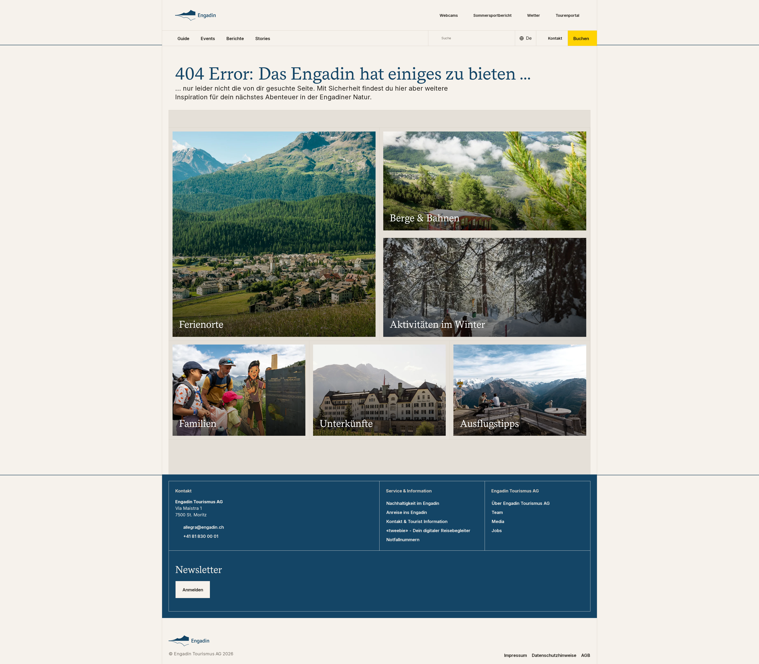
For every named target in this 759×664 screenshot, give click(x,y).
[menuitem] (207, 38)
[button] (183, 38)
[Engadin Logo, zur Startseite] (204, 15)
